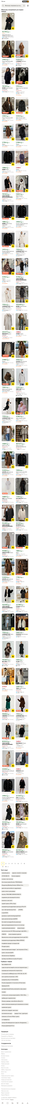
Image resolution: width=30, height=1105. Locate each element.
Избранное (17, 1103)
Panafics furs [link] (6, 552)
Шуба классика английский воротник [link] (21, 446)
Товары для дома (5, 1063)
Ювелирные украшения (6, 1085)
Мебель (3, 1053)
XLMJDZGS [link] (18, 770)
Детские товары (5, 1083)
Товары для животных (6, 1079)
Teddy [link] (17, 688)
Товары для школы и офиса (7, 1075)
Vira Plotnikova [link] (20, 851)
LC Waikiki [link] (18, 61)
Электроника (4, 1059)
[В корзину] (13, 28)
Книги (2, 1073)
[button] (28, 6)
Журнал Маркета (5, 1094)
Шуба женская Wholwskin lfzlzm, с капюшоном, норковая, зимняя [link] (21, 362)
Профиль (27, 1103)
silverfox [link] (18, 525)
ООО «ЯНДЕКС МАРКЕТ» (11, 1097)
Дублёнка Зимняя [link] (20, 607)
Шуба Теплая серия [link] (20, 117)
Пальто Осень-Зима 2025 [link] (21, 252)
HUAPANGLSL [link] (19, 743)
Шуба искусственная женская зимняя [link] (7, 390)
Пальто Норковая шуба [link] (7, 61)
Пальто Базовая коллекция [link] (7, 499)
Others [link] (18, 333)
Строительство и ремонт (7, 1081)
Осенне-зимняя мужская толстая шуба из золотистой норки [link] (22, 224)
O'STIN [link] (17, 661)
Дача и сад (3, 1071)
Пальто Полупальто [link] (20, 390)
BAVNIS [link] (4, 88)
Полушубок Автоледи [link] (7, 196)
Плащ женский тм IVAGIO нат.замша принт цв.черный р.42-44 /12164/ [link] (7, 35)
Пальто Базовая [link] (7, 553)
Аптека (3, 1065)
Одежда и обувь (5, 1061)
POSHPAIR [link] (18, 634)
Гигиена (3, 1057)
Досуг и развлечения (6, 1051)
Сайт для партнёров (6, 1040)
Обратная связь (5, 1091)
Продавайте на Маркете (7, 1036)
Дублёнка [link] (21, 61)
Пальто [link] (17, 144)
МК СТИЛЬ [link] (4, 661)
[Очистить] (24, 6)
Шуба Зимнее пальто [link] (21, 418)
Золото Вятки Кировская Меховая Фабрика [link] (7, 197)
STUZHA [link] (18, 606)
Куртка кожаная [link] (6, 334)
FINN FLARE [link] (18, 389)
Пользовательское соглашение (8, 1089)
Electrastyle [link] (19, 498)
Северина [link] (4, 715)
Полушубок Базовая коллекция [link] (20, 798)
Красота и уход (4, 1067)
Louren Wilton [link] (20, 251)
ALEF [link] (3, 498)
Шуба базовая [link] (19, 195)
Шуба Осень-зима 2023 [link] (7, 224)
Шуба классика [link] (21, 279)
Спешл (7, 1103)
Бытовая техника (5, 1055)
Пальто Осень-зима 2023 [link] (21, 689)
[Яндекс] (12, 1099)
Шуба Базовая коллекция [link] (7, 88)
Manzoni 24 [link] (5, 333)
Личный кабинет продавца (7, 1034)
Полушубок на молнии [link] (8, 607)
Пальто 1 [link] (18, 579)
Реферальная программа (7, 1046)
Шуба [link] (5, 169)
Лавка (12, 1103)
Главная (2, 1103)
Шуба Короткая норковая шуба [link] (22, 88)
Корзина (22, 1103)
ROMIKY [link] (4, 169)
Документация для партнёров (8, 1038)
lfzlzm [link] (18, 361)
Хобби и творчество (6, 1069)
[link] (6, 873)
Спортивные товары (6, 1077)
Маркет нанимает (5, 1093)
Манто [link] (3, 144)
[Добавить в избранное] (13, 14)
